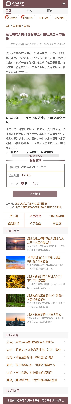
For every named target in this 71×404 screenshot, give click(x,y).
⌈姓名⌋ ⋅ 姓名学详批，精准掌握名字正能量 (31, 380)
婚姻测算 (28, 18)
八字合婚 (60, 18)
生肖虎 (27, 25)
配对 (50, 10)
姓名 (29, 10)
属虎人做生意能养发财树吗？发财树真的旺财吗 (40, 207)
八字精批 (12, 18)
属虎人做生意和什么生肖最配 (31, 203)
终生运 (14, 216)
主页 (8, 25)
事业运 (57, 223)
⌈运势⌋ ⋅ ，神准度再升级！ (30, 357)
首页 (8, 10)
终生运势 (44, 18)
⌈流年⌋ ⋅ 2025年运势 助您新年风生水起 (30, 342)
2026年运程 (57, 216)
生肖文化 (17, 25)
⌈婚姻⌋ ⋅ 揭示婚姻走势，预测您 (30, 365)
